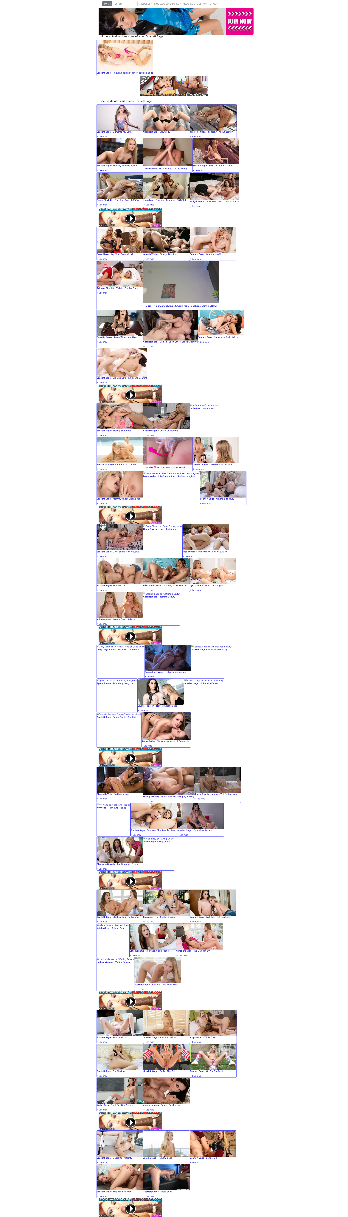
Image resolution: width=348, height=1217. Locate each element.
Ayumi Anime (104, 683)
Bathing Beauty (167, 596)
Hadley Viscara (105, 962)
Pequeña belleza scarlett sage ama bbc (133, 72)
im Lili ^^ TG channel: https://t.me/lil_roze (167, 306)
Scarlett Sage (104, 72)
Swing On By (163, 841)
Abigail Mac (196, 201)
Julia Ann (195, 408)
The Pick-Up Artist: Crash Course (221, 201)
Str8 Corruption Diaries (221, 165)
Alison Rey (149, 841)
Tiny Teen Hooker (122, 1191)
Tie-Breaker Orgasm (165, 917)
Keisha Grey (103, 928)
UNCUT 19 (164, 131)
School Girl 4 (212, 1157)
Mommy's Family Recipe (125, 165)
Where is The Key (225, 498)
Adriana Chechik (105, 288)
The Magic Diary (201, 950)
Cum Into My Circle (123, 131)
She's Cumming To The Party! (171, 585)
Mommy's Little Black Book (126, 498)
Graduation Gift (214, 254)
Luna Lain (148, 200)
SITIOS (212, 3)
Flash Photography (168, 529)
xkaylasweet (151, 168)
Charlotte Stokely (106, 864)
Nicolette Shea (198, 131)
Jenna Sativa (148, 741)
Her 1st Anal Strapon (167, 705)
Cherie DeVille (200, 464)
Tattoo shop (166, 1191)
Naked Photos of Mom (221, 464)
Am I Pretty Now (167, 1037)
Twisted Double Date (127, 288)
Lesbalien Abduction (175, 672)
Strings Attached (168, 254)
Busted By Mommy (170, 1105)
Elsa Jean (148, 917)
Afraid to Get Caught (212, 585)
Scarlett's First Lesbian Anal (161, 830)
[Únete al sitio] (176, 21)
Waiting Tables (122, 962)
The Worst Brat (120, 585)
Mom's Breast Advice (124, 619)
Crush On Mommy (169, 430)
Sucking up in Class (127, 864)
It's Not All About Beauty (220, 131)
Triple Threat (210, 1037)
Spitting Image (121, 794)
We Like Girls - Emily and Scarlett (130, 377)
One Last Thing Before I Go (164, 984)
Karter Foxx (103, 1105)
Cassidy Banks (104, 337)
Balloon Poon (118, 928)
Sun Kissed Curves (126, 464)
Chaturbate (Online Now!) (173, 168)
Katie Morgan (150, 430)
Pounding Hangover (123, 683)
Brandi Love (103, 254)
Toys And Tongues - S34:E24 (171, 200)
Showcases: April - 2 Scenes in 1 (174, 741)
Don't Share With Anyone (126, 551)
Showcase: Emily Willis (226, 337)
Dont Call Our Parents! (122, 1105)
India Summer (104, 619)
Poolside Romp (120, 1037)
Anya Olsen (196, 1037)
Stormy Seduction (122, 430)
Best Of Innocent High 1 (126, 337)
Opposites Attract (202, 830)
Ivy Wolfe (101, 807)
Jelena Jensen (151, 1105)
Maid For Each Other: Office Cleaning (178, 341)
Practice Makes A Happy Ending (177, 796)
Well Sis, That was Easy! (218, 917)
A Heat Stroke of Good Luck (124, 649)
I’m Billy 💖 (150, 467)
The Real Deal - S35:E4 (127, 200)
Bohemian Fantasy (210, 683)
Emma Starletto (105, 200)
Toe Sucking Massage (157, 950)
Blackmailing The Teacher (126, 917)
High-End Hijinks (117, 807)
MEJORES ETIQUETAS (194, 3)
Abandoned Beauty (217, 649)
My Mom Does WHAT (122, 254)
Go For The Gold (168, 1071)
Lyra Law (194, 585)
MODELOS (145, 3)
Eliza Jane (148, 585)
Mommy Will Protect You (224, 794)
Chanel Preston (146, 705)
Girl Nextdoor (120, 1071)
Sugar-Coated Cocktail (124, 717)
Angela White (150, 254)
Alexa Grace (189, 551)
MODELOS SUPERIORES (166, 3)
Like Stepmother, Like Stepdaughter (176, 476)
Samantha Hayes (105, 464)
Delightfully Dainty (122, 1157)
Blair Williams (137, 950)
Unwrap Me (208, 408)
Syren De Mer (183, 950)
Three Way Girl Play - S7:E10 (212, 551)
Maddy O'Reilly (151, 796)
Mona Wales (149, 476)
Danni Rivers (150, 529)
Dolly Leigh (102, 649)
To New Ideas (165, 1157)
